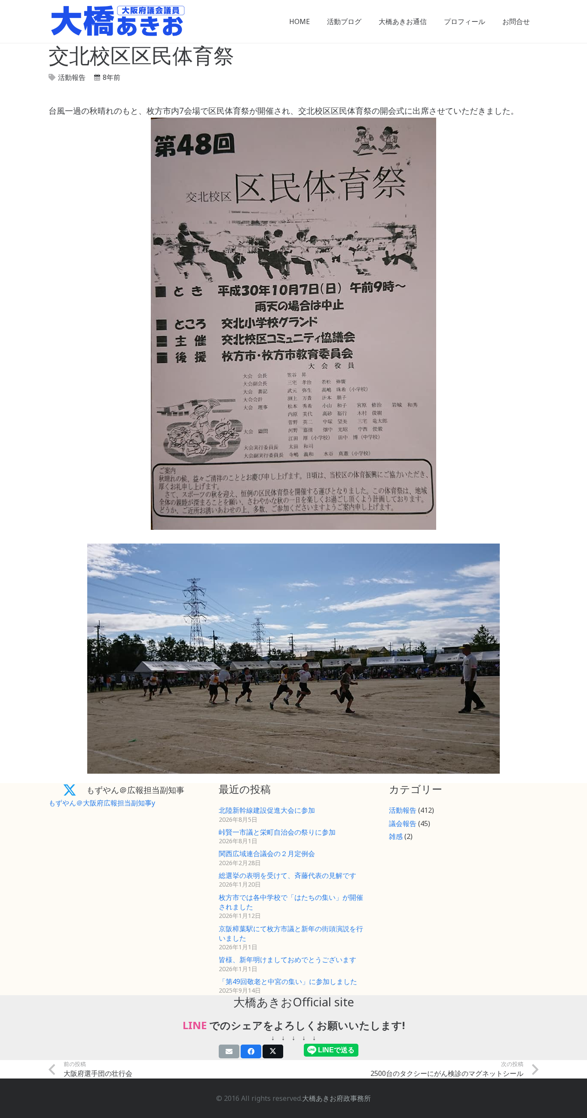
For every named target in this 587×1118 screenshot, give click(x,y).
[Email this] (229, 1051)
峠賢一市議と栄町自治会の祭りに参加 (277, 832)
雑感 (396, 836)
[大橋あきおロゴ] (118, 21)
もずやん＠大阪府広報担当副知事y (102, 803)
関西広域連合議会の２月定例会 (267, 853)
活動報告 (72, 77)
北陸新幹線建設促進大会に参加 (267, 810)
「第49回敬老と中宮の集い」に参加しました (288, 981)
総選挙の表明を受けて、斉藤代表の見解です (287, 875)
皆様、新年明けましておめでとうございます (287, 959)
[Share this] (251, 1051)
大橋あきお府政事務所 (336, 1098)
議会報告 (402, 823)
